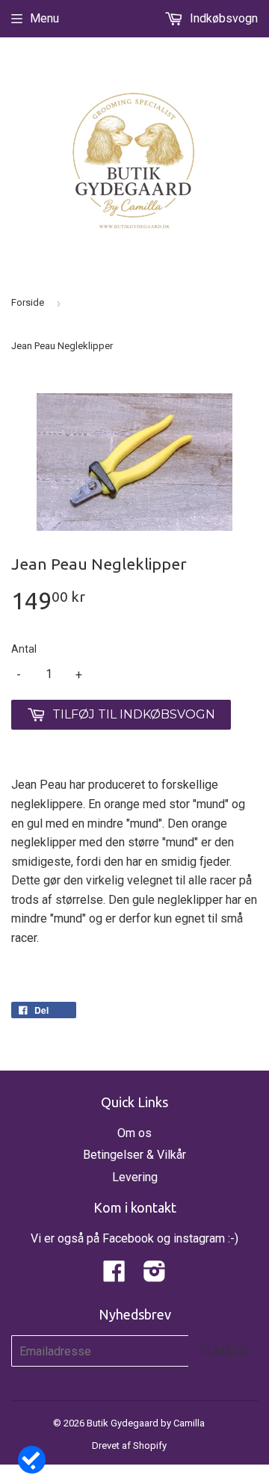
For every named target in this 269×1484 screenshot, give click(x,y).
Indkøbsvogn (222, 18)
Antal (24, 649)
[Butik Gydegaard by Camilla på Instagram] (154, 1276)
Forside (27, 302)
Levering (135, 1177)
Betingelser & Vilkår (134, 1155)
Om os (134, 1133)
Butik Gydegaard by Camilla (146, 1423)
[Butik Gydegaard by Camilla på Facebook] (114, 1276)
